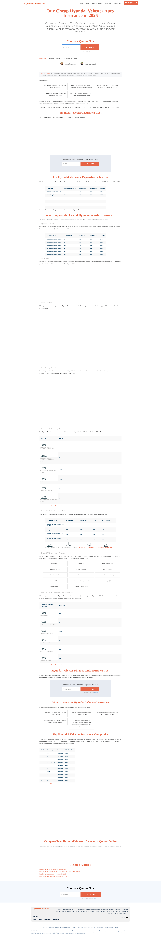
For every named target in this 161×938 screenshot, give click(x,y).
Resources (117, 3)
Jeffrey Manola (74, 63)
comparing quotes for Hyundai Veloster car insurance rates (62, 107)
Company (36, 916)
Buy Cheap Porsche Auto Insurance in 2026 (52, 869)
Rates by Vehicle (97, 3)
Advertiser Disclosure (116, 69)
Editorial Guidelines (45, 73)
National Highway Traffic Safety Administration (95, 547)
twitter (127, 918)
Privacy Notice (47, 919)
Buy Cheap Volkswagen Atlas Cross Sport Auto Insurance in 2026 (59, 871)
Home (41, 58)
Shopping (108, 3)
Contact (40, 919)
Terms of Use (95, 51)
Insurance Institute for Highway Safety (54, 505)
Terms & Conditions (109, 927)
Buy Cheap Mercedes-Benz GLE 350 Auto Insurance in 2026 (57, 876)
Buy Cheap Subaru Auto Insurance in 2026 (52, 874)
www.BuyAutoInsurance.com (62, 927)
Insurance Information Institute (53, 784)
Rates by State (84, 3)
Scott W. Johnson (95, 63)
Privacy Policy (100, 927)
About (34, 919)
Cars (45, 58)
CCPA (116, 927)
